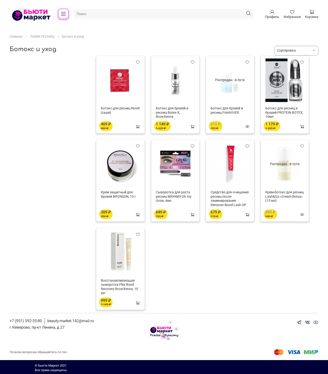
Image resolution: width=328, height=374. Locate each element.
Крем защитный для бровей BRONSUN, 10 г (118, 194)
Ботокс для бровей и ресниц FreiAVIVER (227, 110)
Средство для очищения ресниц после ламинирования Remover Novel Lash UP (230, 198)
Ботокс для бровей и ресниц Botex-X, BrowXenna (172, 112)
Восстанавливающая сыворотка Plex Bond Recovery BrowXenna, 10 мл (119, 287)
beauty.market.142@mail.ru (70, 321)
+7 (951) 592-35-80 (26, 321)
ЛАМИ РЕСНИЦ (42, 36)
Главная (16, 36)
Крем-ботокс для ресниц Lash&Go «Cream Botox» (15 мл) (284, 196)
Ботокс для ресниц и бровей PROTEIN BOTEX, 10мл (284, 112)
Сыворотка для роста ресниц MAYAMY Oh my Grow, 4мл (173, 196)
